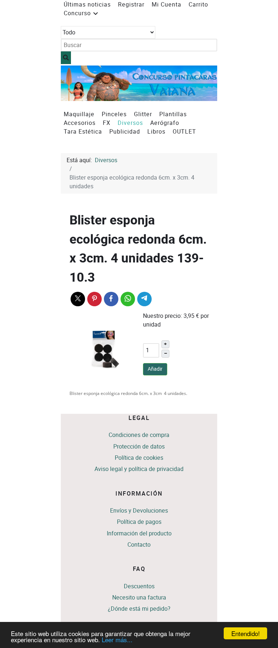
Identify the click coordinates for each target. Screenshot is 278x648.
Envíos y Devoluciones (139, 510)
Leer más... (117, 639)
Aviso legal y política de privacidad (139, 469)
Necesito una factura (139, 597)
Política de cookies (139, 458)
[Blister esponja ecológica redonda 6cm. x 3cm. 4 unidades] (104, 350)
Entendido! (245, 633)
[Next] (203, 83)
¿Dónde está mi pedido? (139, 609)
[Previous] (74, 83)
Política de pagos (139, 522)
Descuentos (139, 586)
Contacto (139, 544)
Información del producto (139, 533)
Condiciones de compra (139, 435)
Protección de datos (139, 446)
